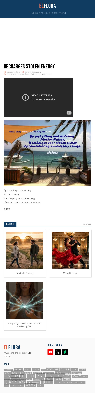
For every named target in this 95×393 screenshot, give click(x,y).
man (68, 376)
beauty (36, 369)
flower (28, 373)
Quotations (36, 72)
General (28, 72)
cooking (52, 369)
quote (47, 382)
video (50, 74)
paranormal (38, 379)
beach (9, 74)
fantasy (17, 372)
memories (77, 376)
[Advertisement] (47, 36)
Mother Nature (18, 74)
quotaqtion (42, 74)
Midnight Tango (70, 273)
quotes (58, 382)
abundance (8, 370)
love (40, 375)
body (43, 370)
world (40, 385)
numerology (26, 379)
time (13, 385)
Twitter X (58, 352)
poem (58, 379)
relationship (68, 382)
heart (9, 376)
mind (85, 376)
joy (16, 376)
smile (82, 383)
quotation (15, 381)
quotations (33, 382)
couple (65, 369)
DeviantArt (65, 352)
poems (67, 379)
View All (87, 224)
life (23, 376)
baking (18, 369)
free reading (48, 373)
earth (82, 370)
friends (59, 373)
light (31, 375)
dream (74, 370)
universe (20, 385)
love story (55, 376)
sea (76, 383)
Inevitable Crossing (25, 273)
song (6, 385)
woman (30, 385)
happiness (76, 373)
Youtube (50, 352)
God (67, 372)
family (7, 373)
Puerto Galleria (31, 74)
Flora (47, 6)
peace (49, 379)
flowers (37, 373)
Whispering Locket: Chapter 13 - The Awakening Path (25, 325)
